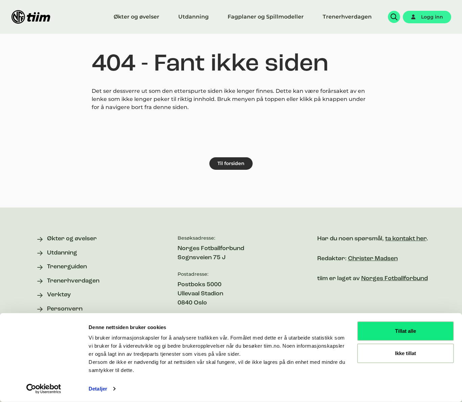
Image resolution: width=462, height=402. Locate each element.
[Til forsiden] (31, 17)
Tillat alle (405, 331)
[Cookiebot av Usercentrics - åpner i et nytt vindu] (43, 389)
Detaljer (98, 389)
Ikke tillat (405, 353)
